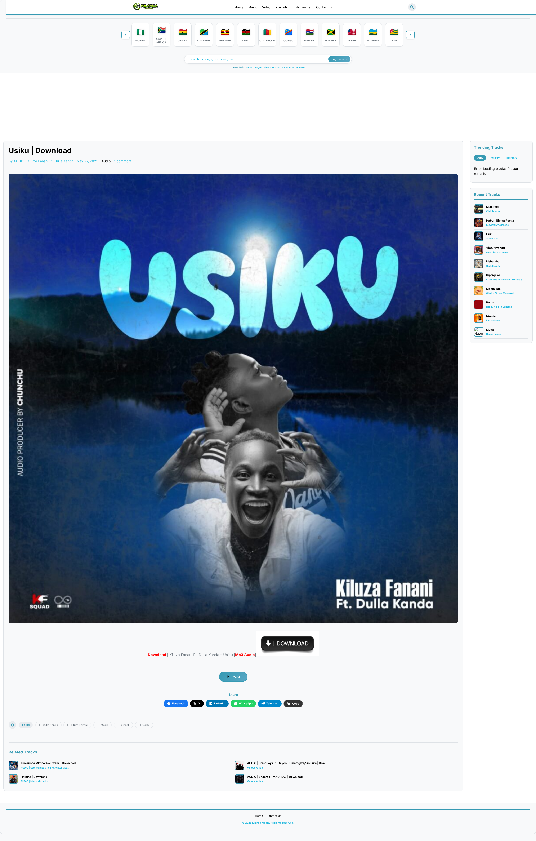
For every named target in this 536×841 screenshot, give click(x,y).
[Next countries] (410, 35)
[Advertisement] (268, 109)
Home (239, 7)
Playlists (282, 7)
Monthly (511, 157)
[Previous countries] (125, 35)
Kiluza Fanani (79, 724)
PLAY (236, 676)
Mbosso (300, 67)
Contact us (324, 7)
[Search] (412, 7)
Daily (480, 157)
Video (266, 7)
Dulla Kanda (50, 724)
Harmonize (288, 67)
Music (252, 7)
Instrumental (302, 7)
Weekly (495, 157)
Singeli (258, 67)
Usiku (145, 724)
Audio (106, 161)
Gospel (276, 67)
